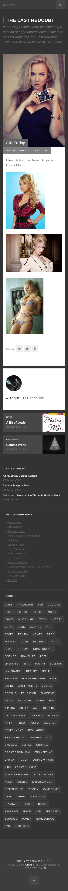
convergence (43, 649)
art (48, 627)
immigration (13, 671)
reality (31, 671)
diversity (36, 715)
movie (25, 641)
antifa (23, 708)
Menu (10, 4)
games (9, 619)
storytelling (43, 774)
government (14, 730)
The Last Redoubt (30, 20)
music (52, 612)
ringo (21, 723)
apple (46, 671)
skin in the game (33, 678)
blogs (9, 649)
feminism (39, 641)
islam (27, 663)
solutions (37, 796)
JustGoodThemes (33, 868)
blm (51, 700)
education (28, 693)
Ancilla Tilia (13, 165)
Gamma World (16, 444)
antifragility (27, 686)
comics (47, 686)
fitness (53, 715)
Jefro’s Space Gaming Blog (23, 535)
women (27, 819)
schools (11, 819)
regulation (35, 730)
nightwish (22, 826)
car (7, 826)
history (56, 619)
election (50, 723)
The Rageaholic (16, 548)
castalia (11, 745)
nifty (8, 723)
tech (42, 619)
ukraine (49, 708)
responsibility (15, 737)
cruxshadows (15, 715)
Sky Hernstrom (16, 531)
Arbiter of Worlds (17, 562)
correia (42, 745)
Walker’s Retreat (17, 553)
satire (9, 686)
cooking (11, 693)
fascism (33, 789)
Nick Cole (13, 540)
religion (11, 678)
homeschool (45, 819)
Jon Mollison (14, 526)
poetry (40, 663)
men (38, 811)
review (23, 634)
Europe (23, 649)
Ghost (29, 864)
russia (34, 723)
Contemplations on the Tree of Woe (28, 566)
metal (9, 627)
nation (43, 804)
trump (54, 641)
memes (21, 796)
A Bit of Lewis (16, 422)
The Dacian (14, 558)
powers (36, 737)
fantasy (10, 641)
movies (37, 634)
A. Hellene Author (17, 571)
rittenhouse (14, 789)
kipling (10, 708)
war (36, 708)
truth (29, 804)
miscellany (26, 619)
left (43, 656)
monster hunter (17, 774)
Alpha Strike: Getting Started (20, 475)
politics (37, 612)
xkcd (8, 782)
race (53, 678)
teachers (53, 811)
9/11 (48, 737)
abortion (11, 811)
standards (12, 804)
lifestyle (11, 663)
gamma (9, 760)
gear (8, 796)
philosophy (25, 604)
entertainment (43, 782)
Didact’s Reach (16, 544)
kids (8, 767)
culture (54, 604)
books (9, 634)
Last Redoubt (15, 150)
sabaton (35, 627)
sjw (40, 604)
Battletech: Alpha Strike (16, 485)
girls (8, 604)
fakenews (48, 693)
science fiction (16, 612)
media (9, 700)
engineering (43, 752)
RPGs (50, 634)
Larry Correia (25, 767)
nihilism (22, 782)
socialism (24, 700)
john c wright (43, 760)
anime (40, 700)
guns (21, 627)
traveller (28, 656)
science (10, 656)
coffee (27, 745)
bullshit (56, 663)
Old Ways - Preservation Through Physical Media (32, 495)
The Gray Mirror (17, 575)
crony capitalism (17, 752)
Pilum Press (14, 522)
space (26, 811)
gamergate (51, 789)
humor (23, 760)
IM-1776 (12, 580)
